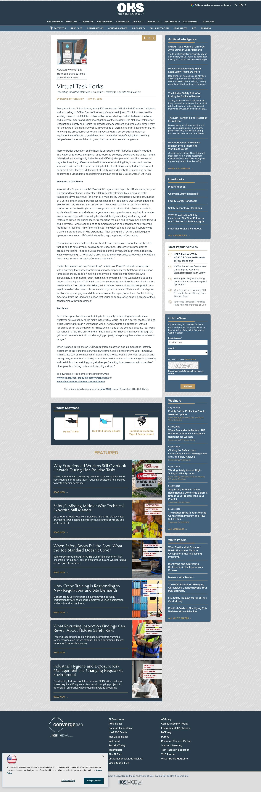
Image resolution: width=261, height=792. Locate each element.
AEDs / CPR (76, 28)
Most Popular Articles (183, 247)
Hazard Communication (151, 466)
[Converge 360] (66, 725)
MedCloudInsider (118, 736)
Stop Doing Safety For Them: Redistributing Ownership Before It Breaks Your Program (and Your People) (187, 494)
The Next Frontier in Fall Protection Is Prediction (188, 119)
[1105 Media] (61, 736)
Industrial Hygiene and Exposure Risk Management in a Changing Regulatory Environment (88, 670)
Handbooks (122, 21)
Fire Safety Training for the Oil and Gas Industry (187, 599)
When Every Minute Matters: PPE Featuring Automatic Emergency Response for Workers (186, 433)
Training (206, 28)
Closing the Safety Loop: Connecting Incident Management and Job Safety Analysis (187, 453)
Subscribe (208, 21)
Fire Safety (138, 28)
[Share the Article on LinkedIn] (148, 38)
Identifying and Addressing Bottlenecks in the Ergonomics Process (185, 567)
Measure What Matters (181, 577)
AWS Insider (115, 723)
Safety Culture (152, 505)
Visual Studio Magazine (174, 758)
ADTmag (166, 719)
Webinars (88, 21)
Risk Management (153, 513)
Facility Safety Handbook (182, 201)
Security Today (117, 745)
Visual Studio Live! (119, 763)
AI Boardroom (116, 719)
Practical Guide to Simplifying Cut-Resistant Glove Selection (187, 610)
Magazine (71, 21)
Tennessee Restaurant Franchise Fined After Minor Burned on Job (190, 303)
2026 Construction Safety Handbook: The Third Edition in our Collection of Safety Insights (186, 218)
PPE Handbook (176, 186)
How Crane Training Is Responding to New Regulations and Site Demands (86, 588)
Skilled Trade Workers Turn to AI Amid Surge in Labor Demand (186, 48)
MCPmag (166, 732)
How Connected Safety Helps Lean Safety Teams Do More (184, 70)
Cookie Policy (128, 776)
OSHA (146, 595)
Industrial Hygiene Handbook (185, 228)
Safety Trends (150, 475)
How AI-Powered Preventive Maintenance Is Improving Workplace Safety (184, 146)
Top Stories (53, 21)
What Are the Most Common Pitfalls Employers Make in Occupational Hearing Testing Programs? (185, 552)
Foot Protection (151, 545)
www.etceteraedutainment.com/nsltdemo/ (81, 381)
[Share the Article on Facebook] (143, 38)
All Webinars (176, 529)
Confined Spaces (117, 28)
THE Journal (168, 754)
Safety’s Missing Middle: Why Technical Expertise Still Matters (88, 508)
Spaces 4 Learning (171, 745)
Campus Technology (120, 728)
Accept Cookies (94, 781)
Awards (137, 21)
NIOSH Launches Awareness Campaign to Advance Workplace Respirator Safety (190, 269)
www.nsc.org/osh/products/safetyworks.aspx (83, 377)
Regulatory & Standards (150, 554)
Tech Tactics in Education (175, 749)
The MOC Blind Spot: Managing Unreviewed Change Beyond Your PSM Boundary (187, 587)
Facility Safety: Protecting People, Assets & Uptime (187, 413)
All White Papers (178, 618)
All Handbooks (177, 235)
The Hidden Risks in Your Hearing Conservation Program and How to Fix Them (187, 516)
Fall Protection (159, 28)
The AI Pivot (115, 754)
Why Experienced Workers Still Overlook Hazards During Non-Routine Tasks (89, 467)
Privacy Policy (190, 359)
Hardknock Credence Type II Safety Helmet (141, 432)
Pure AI (165, 736)
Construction (95, 28)
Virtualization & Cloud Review (125, 758)
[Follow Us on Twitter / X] (245, 5)
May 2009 (106, 389)
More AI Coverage (179, 168)
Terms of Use (147, 776)
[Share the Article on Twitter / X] (153, 38)
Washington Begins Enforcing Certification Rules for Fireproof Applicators (190, 281)
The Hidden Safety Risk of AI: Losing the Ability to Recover (184, 95)
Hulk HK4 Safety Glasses (106, 431)
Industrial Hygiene (149, 666)
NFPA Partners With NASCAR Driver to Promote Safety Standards (189, 257)
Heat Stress (180, 28)
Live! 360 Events (118, 732)
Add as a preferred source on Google (213, 5)
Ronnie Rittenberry (72, 99)
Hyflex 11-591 (71, 431)
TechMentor (115, 749)
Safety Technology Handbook (185, 208)
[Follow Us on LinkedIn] (241, 4)
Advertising (190, 21)
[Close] (103, 756)
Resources (171, 21)
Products (153, 21)
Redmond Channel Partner (176, 741)
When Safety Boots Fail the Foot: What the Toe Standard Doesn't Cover (87, 548)
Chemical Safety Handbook (183, 193)
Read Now (59, 492)
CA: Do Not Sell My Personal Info (172, 776)
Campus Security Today (174, 723)
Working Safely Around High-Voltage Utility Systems (184, 472)
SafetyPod (60, 28)
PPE (194, 28)
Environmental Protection (175, 728)
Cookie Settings (68, 780)
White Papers (104, 21)
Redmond (114, 741)
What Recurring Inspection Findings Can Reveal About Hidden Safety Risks (89, 628)
